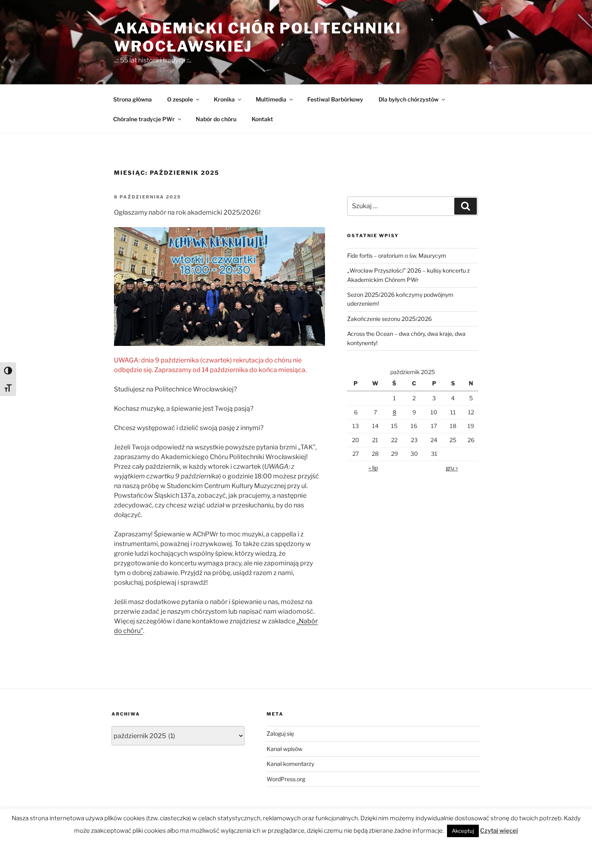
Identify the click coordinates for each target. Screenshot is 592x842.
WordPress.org (286, 779)
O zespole (180, 99)
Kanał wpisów (284, 748)
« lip (373, 467)
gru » (452, 467)
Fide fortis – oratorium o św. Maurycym (396, 255)
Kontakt (262, 119)
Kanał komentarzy (290, 763)
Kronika (224, 99)
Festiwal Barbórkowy (335, 99)
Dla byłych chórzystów (409, 99)
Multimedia (271, 99)
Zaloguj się (280, 733)
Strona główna (132, 99)
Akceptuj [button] (463, 831)
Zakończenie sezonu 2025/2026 (389, 318)
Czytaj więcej (499, 830)
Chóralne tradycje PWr (144, 119)
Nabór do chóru (216, 119)
